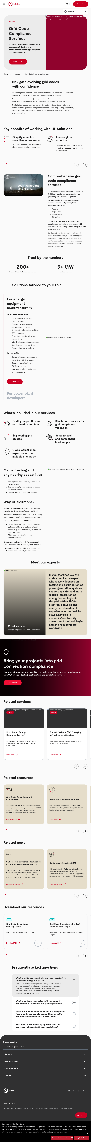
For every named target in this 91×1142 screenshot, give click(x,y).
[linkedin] (68, 1090)
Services (16, 74)
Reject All (69, 1138)
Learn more (64, 1132)
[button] (4, 4)
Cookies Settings (58, 1138)
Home (6, 74)
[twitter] (73, 1090)
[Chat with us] (81, 1115)
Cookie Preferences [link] (66, 1108)
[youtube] (83, 1090)
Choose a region (10, 1042)
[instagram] (78, 1090)
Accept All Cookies (82, 1138)
